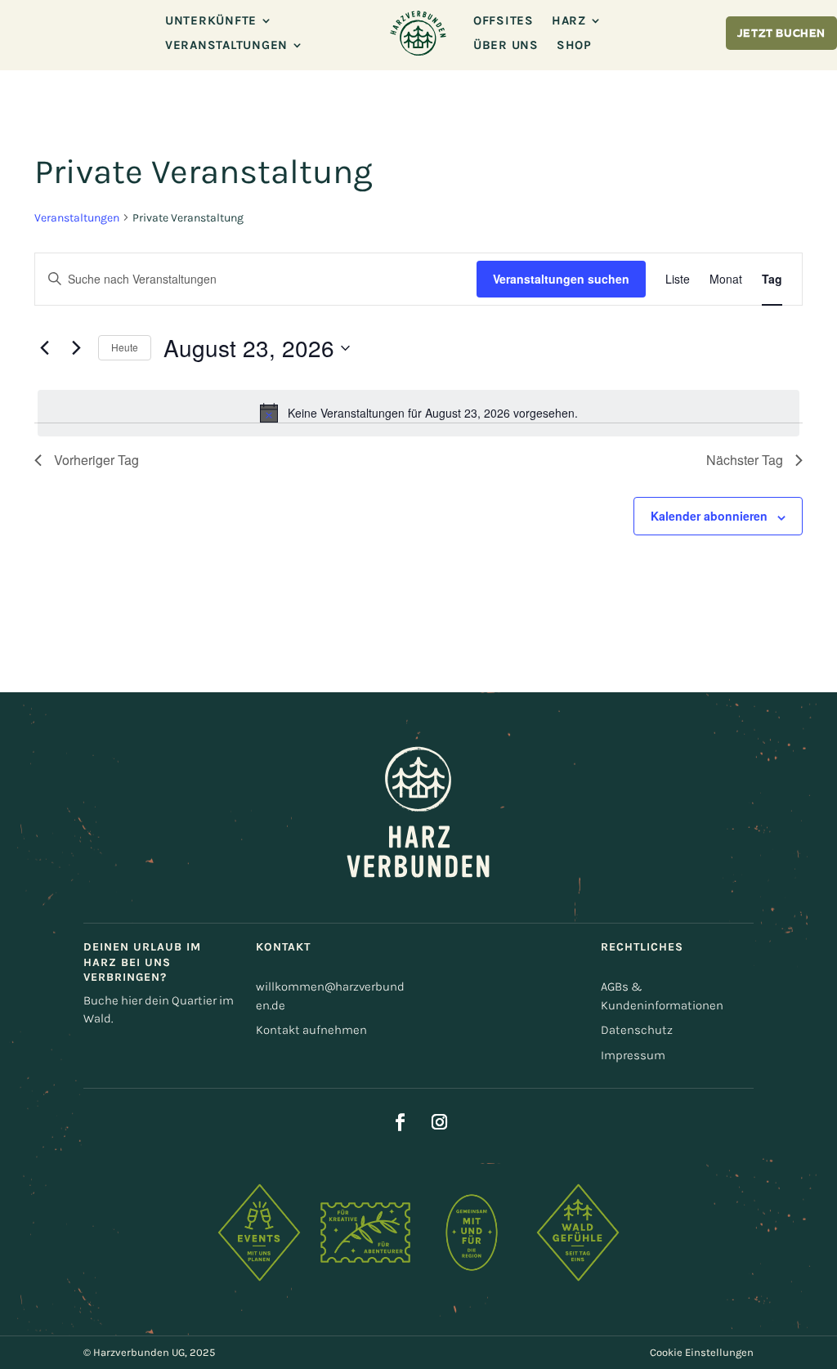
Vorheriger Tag (96, 459)
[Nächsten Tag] (76, 348)
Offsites (503, 21)
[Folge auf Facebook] (400, 1122)
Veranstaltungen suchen (561, 279)
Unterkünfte (211, 21)
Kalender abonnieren (709, 516)
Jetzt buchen (781, 34)
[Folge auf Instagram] (438, 1122)
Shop (574, 45)
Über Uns (506, 45)
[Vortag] (44, 348)
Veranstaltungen (226, 45)
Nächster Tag (744, 459)
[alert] (418, 413)
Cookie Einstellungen (702, 1352)
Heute (124, 347)
